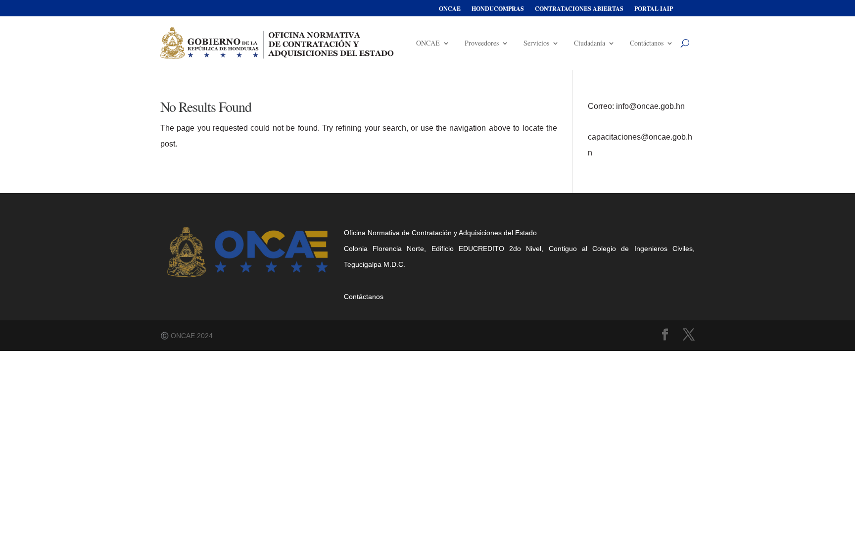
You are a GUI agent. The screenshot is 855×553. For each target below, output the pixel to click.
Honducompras (498, 9)
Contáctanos (647, 43)
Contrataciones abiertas (579, 9)
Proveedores (482, 43)
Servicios (536, 43)
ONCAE (450, 9)
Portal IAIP (653, 9)
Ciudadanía (589, 43)
